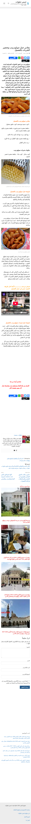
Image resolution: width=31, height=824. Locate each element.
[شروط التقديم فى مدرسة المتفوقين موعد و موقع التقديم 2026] (15, 502)
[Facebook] (16, 450)
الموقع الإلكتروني (26, 674)
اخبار (22, 458)
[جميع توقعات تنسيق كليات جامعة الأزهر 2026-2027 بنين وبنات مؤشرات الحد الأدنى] (15, 613)
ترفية (10, 466)
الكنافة (16, 466)
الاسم (28, 660)
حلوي (7, 466)
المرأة (13, 466)
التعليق (28, 647)
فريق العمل (27, 817)
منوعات (21, 460)
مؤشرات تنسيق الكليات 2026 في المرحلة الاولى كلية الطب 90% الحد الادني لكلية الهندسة (16, 558)
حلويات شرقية (18, 468)
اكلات (28, 466)
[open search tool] (8, 3)
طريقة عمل (11, 468)
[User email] (14, 450)
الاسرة (25, 466)
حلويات (3, 466)
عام (25, 460)
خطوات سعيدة (26, 53)
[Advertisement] (15, 27)
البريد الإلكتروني (26, 667)
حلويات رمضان (26, 468)
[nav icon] (4, 3)
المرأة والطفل (10, 53)
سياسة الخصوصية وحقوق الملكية (21, 810)
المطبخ (11, 458)
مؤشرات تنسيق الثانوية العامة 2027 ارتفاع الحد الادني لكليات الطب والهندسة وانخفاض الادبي (17, 595)
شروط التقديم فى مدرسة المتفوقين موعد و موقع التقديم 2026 (16, 521)
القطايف (21, 466)
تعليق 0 (3, 53)
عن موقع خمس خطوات (24, 813)
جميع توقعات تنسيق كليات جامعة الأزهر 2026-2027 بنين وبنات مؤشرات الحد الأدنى (16, 632)
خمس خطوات (21, 2)
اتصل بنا (28, 820)
